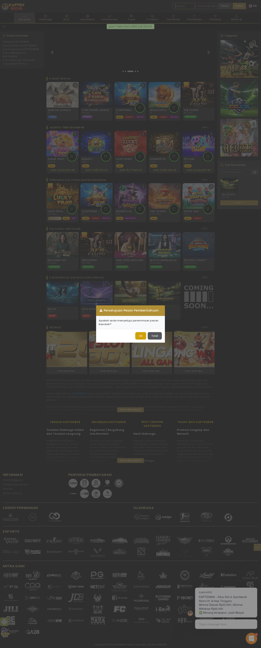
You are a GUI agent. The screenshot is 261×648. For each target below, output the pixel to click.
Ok (140, 335)
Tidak (155, 335)
